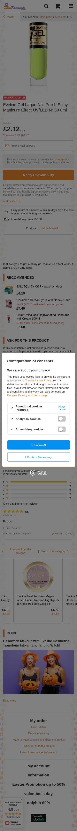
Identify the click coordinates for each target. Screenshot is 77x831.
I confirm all (38, 445)
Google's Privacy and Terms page (27, 395)
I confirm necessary (38, 457)
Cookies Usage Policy (38, 380)
